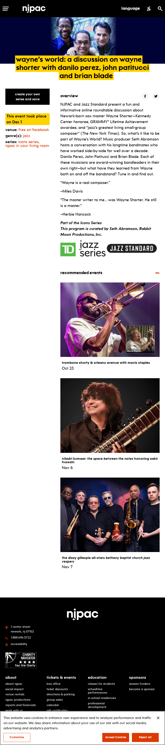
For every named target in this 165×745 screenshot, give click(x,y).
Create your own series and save (27, 96)
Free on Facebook (33, 129)
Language (130, 8)
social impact (14, 689)
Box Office (54, 684)
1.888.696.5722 (21, 637)
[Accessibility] (148, 8)
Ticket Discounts (57, 689)
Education (97, 677)
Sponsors (137, 677)
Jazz (26, 135)
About (11, 677)
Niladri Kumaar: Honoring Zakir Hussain (110, 460)
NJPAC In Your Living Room (27, 145)
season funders (139, 684)
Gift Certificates (57, 710)
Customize (17, 737)
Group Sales (55, 700)
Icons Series (28, 141)
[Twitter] (156, 96)
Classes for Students (101, 684)
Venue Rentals (14, 694)
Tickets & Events (61, 677)
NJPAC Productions (17, 700)
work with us (14, 710)
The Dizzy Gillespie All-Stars (106, 559)
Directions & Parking (61, 694)
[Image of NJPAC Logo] (35, 8)
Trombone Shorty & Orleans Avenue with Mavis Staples (106, 362)
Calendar (53, 705)
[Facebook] (145, 96)
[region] (82, 728)
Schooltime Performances (97, 691)
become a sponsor (142, 689)
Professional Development (97, 705)
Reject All (145, 737)
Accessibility (19, 644)
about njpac (13, 684)
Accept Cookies (115, 737)
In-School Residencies (102, 698)
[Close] (158, 718)
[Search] (160, 8)
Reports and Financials (20, 705)
